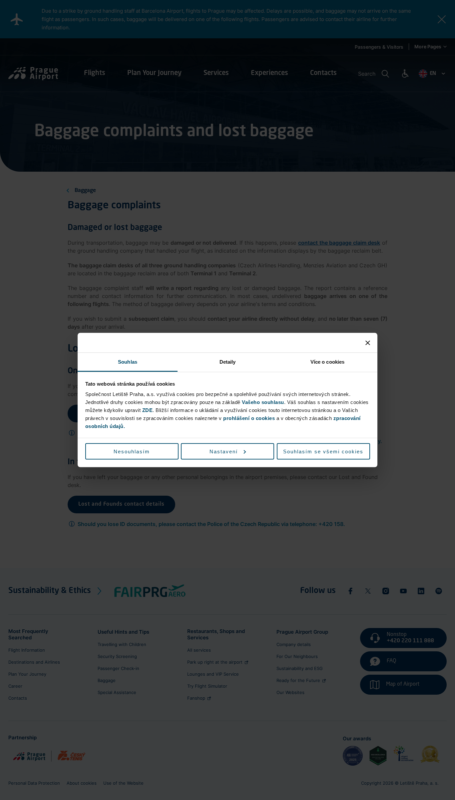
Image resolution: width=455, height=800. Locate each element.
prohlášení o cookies (249, 418)
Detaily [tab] (228, 362)
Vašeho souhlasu (263, 402)
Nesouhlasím (132, 451)
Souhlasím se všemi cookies (323, 451)
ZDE (147, 410)
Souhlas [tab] (127, 362)
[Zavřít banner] (367, 342)
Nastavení (224, 451)
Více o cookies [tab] (327, 362)
